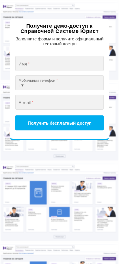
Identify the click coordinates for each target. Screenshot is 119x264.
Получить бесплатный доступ (60, 123)
